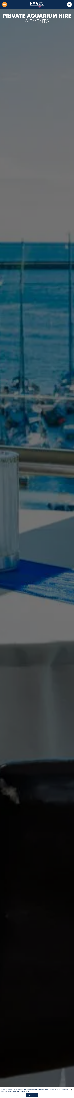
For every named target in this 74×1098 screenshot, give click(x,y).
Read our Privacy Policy (23, 1091)
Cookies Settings (18, 1095)
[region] (37, 1092)
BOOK (4, 4)
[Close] (71, 1090)
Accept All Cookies (32, 1095)
